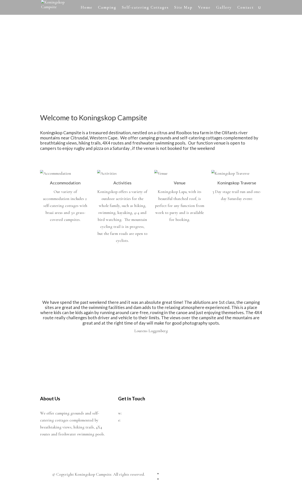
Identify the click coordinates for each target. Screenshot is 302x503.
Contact (245, 8)
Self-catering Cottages (145, 8)
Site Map (183, 8)
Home (86, 8)
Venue (204, 8)
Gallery (224, 8)
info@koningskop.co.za (141, 420)
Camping (107, 8)
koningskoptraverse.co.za (236, 205)
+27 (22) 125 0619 (136, 413)
